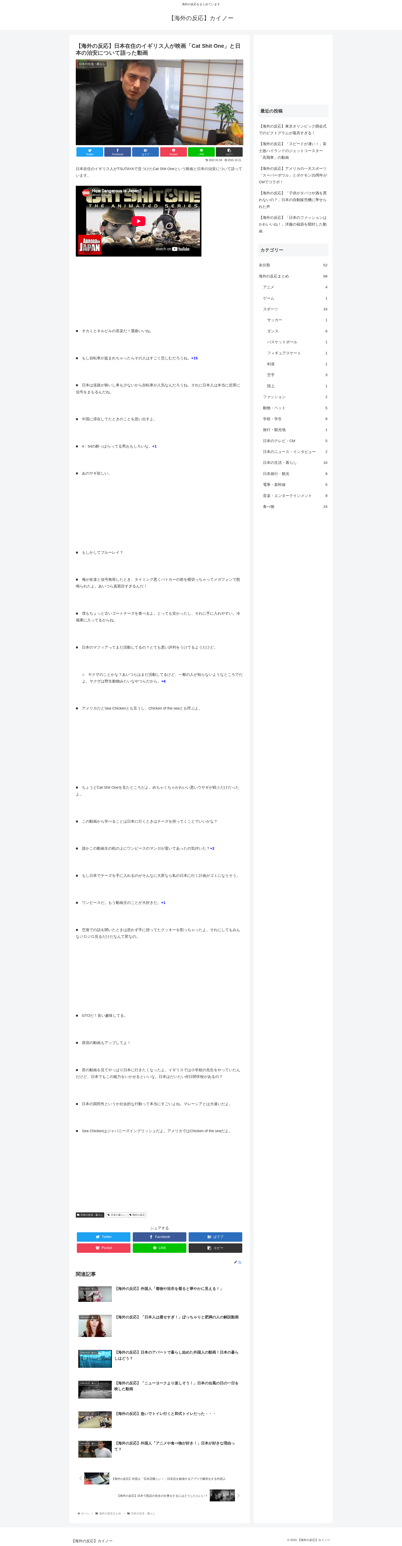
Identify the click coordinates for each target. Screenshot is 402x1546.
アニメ (295, 287)
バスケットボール (297, 342)
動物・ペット (295, 408)
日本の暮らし (118, 1214)
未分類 (293, 265)
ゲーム (295, 298)
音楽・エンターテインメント (295, 496)
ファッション (295, 397)
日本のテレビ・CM (295, 441)
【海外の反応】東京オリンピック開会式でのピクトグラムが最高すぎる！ (293, 129)
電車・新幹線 (295, 485)
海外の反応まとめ (293, 276)
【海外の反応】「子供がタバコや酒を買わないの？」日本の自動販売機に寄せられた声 (293, 200)
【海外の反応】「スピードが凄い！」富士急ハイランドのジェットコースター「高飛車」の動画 (293, 151)
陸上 (297, 386)
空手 (297, 375)
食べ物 (295, 507)
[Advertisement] (159, 291)
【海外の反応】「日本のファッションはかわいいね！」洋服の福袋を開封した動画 (293, 224)
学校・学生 (295, 419)
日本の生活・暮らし (91, 1214)
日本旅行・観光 (295, 474)
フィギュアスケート (297, 353)
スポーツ (295, 309)
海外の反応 (138, 1214)
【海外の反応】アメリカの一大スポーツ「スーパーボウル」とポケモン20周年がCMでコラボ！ (293, 175)
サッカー (297, 320)
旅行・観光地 (295, 430)
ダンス (297, 331)
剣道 (297, 364)
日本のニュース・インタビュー (295, 452)
